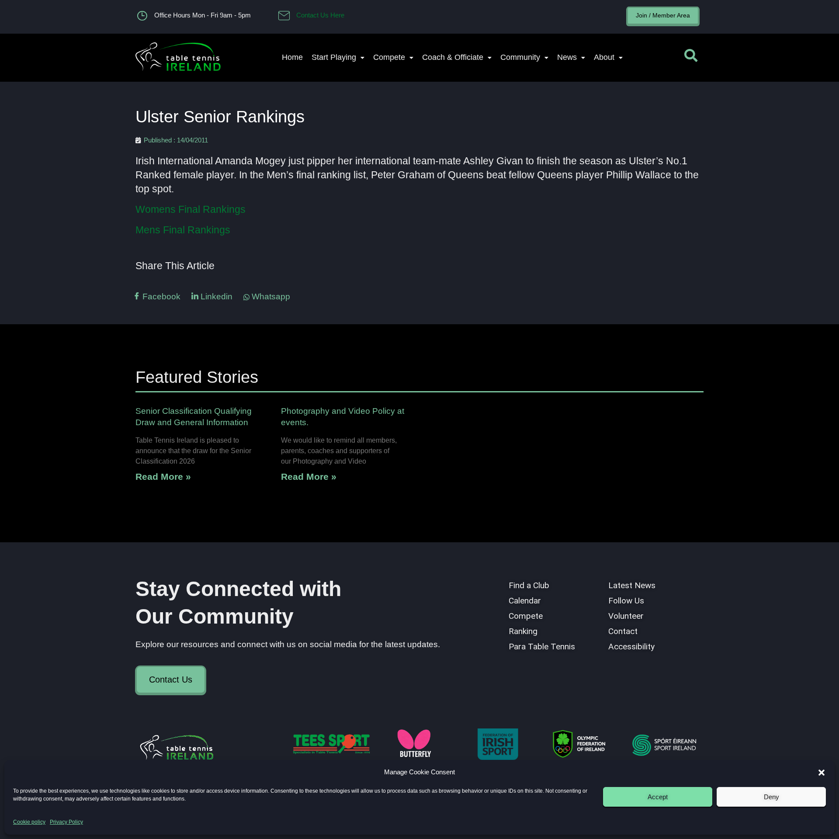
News (567, 57)
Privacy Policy (66, 822)
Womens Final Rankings (190, 209)
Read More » (163, 477)
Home (292, 57)
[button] (821, 772)
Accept (658, 797)
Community (520, 57)
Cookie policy (29, 822)
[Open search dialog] (691, 57)
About (604, 57)
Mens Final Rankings (182, 230)
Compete (389, 57)
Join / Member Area (663, 15)
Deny (771, 797)
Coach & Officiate (452, 57)
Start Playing (334, 57)
